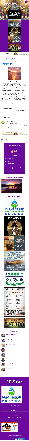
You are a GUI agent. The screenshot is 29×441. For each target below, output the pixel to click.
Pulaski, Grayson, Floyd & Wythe (14, 419)
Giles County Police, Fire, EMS (14, 417)
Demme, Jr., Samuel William (12, 349)
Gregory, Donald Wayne (11, 358)
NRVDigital (18, 435)
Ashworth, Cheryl (9, 368)
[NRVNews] (9, 7)
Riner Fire (14, 412)
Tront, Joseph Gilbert (10, 344)
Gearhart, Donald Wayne (11, 354)
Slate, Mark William (8, 108)
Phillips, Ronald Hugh (20, 110)
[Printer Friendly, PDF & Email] (14, 103)
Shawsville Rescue (14, 415)
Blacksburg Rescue (14, 410)
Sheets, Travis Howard (10, 334)
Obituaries (14, 61)
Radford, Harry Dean (10, 339)
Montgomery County (14, 407)
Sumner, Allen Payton (10, 363)
